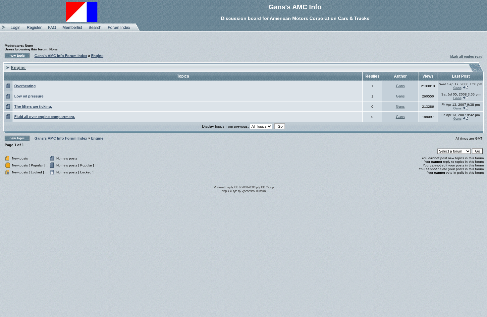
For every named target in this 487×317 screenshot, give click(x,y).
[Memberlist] (72, 30)
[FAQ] (52, 30)
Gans (400, 86)
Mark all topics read (466, 56)
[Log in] (16, 30)
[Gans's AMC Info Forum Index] (119, 30)
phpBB (233, 187)
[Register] (34, 30)
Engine (97, 56)
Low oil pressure (28, 96)
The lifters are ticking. (33, 106)
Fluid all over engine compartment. (44, 117)
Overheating (25, 86)
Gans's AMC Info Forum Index (60, 56)
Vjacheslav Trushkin (254, 191)
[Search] (95, 30)
